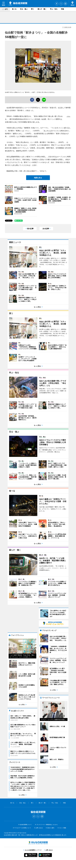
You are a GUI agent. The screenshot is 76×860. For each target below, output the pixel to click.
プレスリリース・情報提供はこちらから (47, 824)
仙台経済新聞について (26, 824)
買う (32, 9)
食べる (14, 9)
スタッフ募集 (62, 828)
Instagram (65, 3)
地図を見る (38, 178)
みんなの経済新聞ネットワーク (38, 842)
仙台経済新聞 (18, 3)
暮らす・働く (42, 9)
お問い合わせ (39, 828)
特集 (62, 9)
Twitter (61, 3)
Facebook (56, 3)
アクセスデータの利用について (22, 828)
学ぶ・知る (53, 9)
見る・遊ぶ (24, 9)
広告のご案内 (50, 828)
